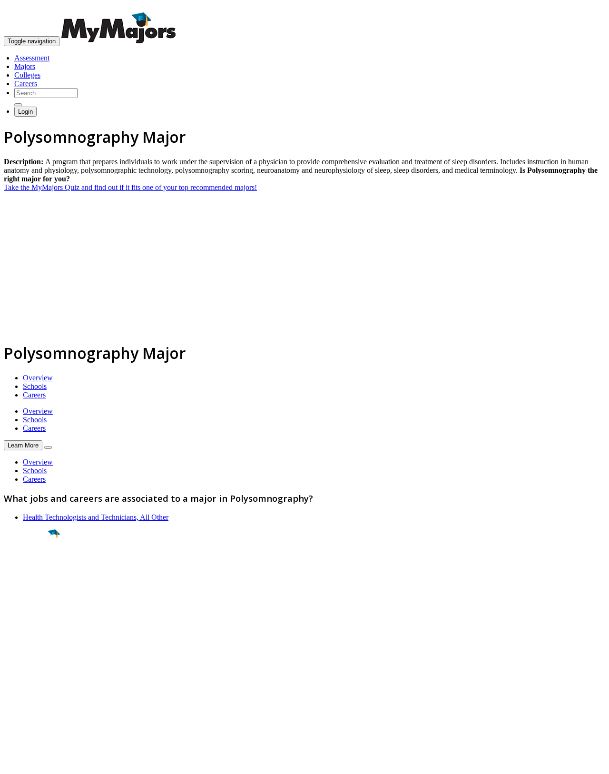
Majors (24, 66)
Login (25, 111)
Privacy (39, 762)
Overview (38, 378)
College (29, 587)
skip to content (586, 7)
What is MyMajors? (33, 662)
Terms (13, 762)
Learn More (23, 445)
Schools (35, 386)
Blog (11, 705)
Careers (25, 83)
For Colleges (23, 679)
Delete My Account (33, 697)
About (15, 643)
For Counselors (27, 671)
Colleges (27, 75)
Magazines (20, 688)
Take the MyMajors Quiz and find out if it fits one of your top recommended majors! (130, 187)
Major (26, 566)
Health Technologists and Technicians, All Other (95, 517)
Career (28, 607)
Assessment (31, 58)
